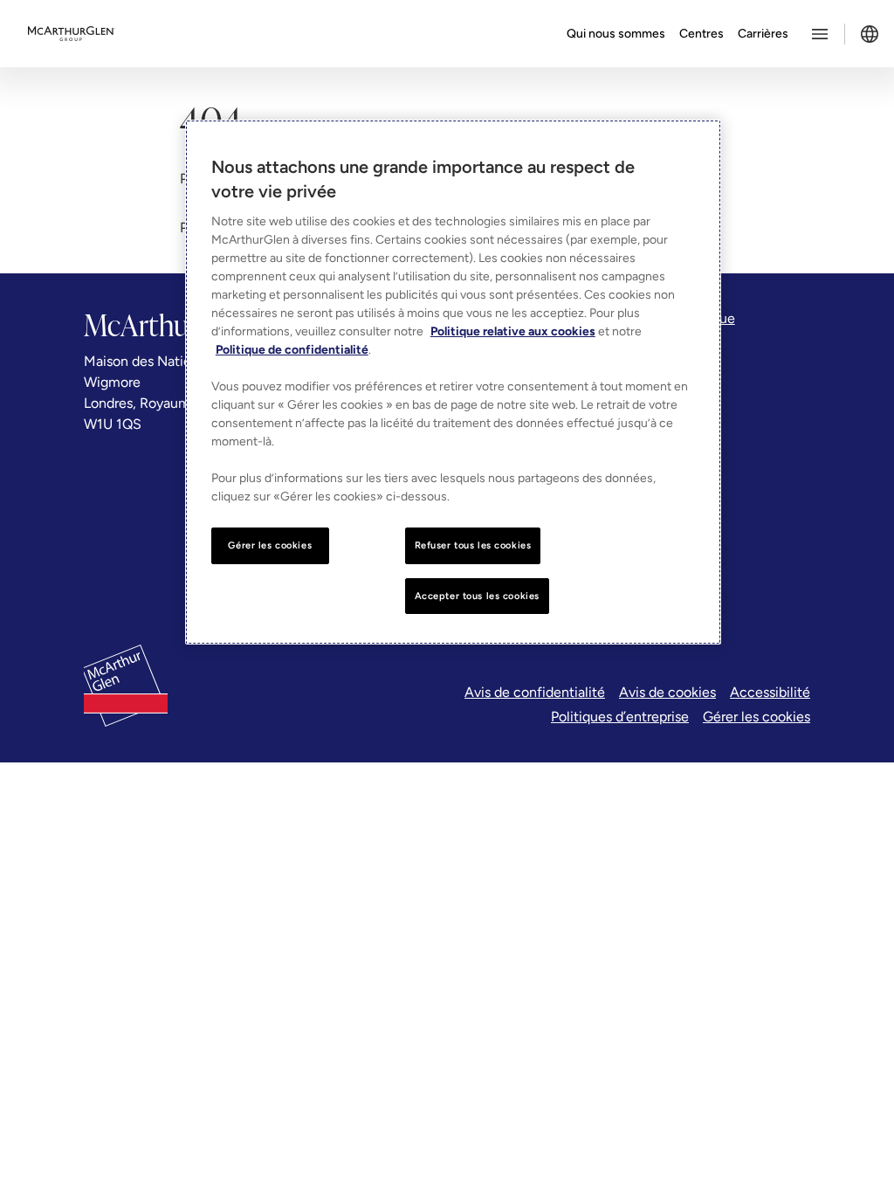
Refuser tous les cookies (473, 545)
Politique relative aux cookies (512, 331)
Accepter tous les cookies (477, 596)
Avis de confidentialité (534, 692)
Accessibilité (770, 692)
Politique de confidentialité (292, 349)
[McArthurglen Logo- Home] (71, 34)
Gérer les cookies (756, 716)
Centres (701, 33)
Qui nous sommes (616, 33)
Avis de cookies (667, 692)
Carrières (763, 33)
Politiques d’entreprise (620, 716)
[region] (453, 382)
